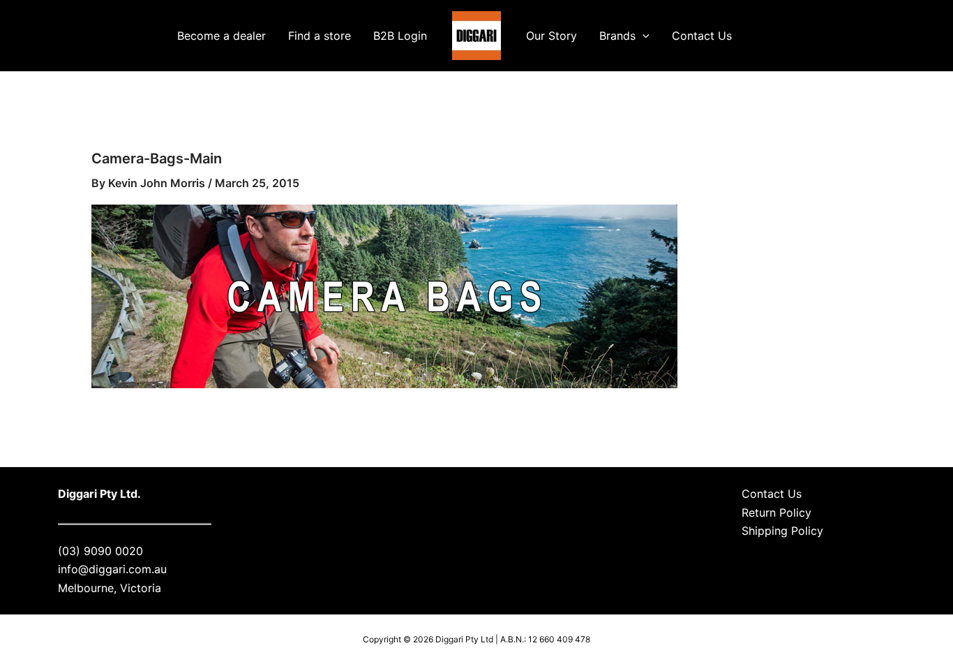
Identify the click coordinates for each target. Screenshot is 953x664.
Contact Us (702, 36)
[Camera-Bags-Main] (384, 295)
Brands (617, 36)
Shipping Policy (782, 531)
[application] (643, 35)
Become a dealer (221, 36)
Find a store (319, 36)
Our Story (551, 36)
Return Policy (776, 512)
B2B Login (400, 36)
